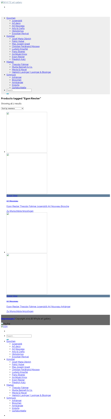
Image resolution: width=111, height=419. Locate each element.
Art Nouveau (18, 26)
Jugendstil (17, 20)
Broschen (16, 80)
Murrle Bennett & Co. (22, 67)
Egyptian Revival (20, 33)
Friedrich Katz (19, 59)
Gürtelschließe (19, 87)
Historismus (18, 31)
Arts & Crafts (18, 28)
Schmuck (11, 74)
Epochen (10, 18)
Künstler (10, 36)
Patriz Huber (18, 41)
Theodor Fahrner (20, 64)
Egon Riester (18, 56)
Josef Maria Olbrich (21, 38)
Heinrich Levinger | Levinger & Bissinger (31, 72)
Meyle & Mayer (19, 69)
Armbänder (17, 82)
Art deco (16, 23)
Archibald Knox (19, 54)
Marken (10, 62)
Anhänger (17, 77)
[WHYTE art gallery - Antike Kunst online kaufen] (11, 2)
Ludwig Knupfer (20, 49)
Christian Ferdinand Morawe (26, 46)
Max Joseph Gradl (21, 44)
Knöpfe (15, 85)
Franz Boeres (18, 51)
